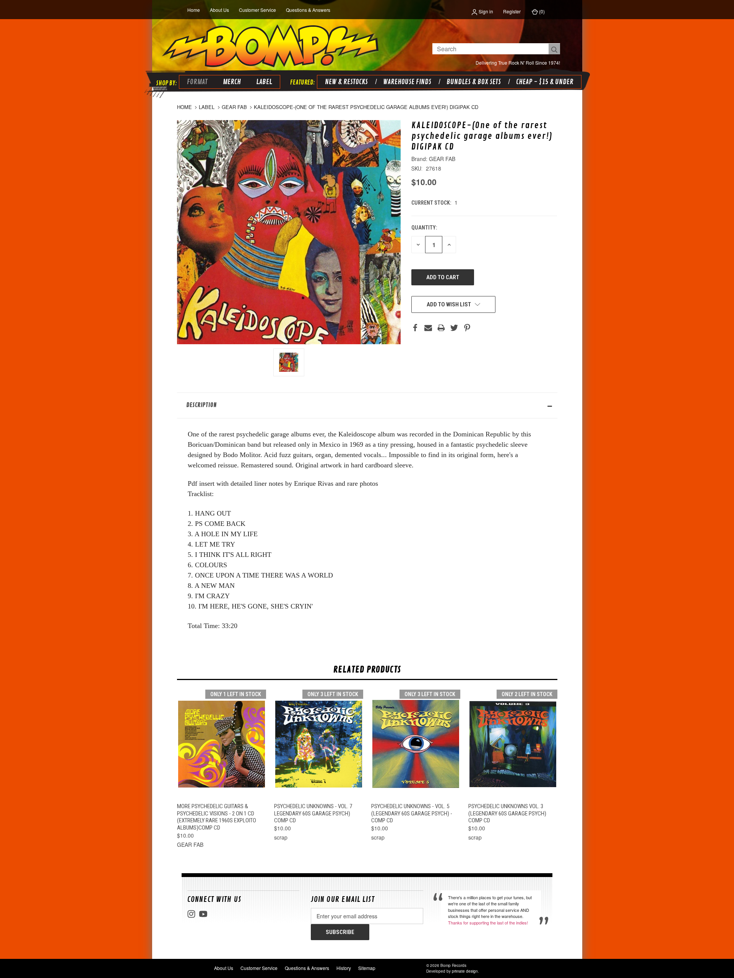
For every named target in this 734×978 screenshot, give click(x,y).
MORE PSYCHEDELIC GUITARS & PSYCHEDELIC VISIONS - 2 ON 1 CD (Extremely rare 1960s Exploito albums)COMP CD (216, 817)
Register (512, 11)
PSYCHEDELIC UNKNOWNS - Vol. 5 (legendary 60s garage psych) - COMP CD (411, 813)
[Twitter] (454, 328)
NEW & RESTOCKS (346, 82)
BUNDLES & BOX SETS (474, 82)
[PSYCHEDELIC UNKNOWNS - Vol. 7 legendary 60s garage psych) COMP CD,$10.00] (318, 744)
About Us (219, 10)
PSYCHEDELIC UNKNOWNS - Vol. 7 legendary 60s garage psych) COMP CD (313, 813)
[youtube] (203, 914)
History (343, 968)
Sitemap (366, 968)
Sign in (485, 11)
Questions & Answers (308, 10)
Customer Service (257, 10)
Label (264, 82)
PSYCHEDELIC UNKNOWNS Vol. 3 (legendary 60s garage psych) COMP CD (507, 813)
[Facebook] (415, 328)
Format (197, 82)
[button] (367, 405)
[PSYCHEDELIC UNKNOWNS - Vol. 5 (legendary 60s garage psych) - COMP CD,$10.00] (415, 744)
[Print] (441, 328)
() (541, 11)
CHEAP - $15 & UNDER (544, 82)
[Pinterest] (467, 328)
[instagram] (191, 914)
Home (193, 10)
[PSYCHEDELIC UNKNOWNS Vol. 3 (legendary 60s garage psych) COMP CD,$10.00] (512, 744)
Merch (232, 82)
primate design (465, 971)
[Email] (428, 328)
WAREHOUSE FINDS (407, 82)
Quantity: (424, 228)
